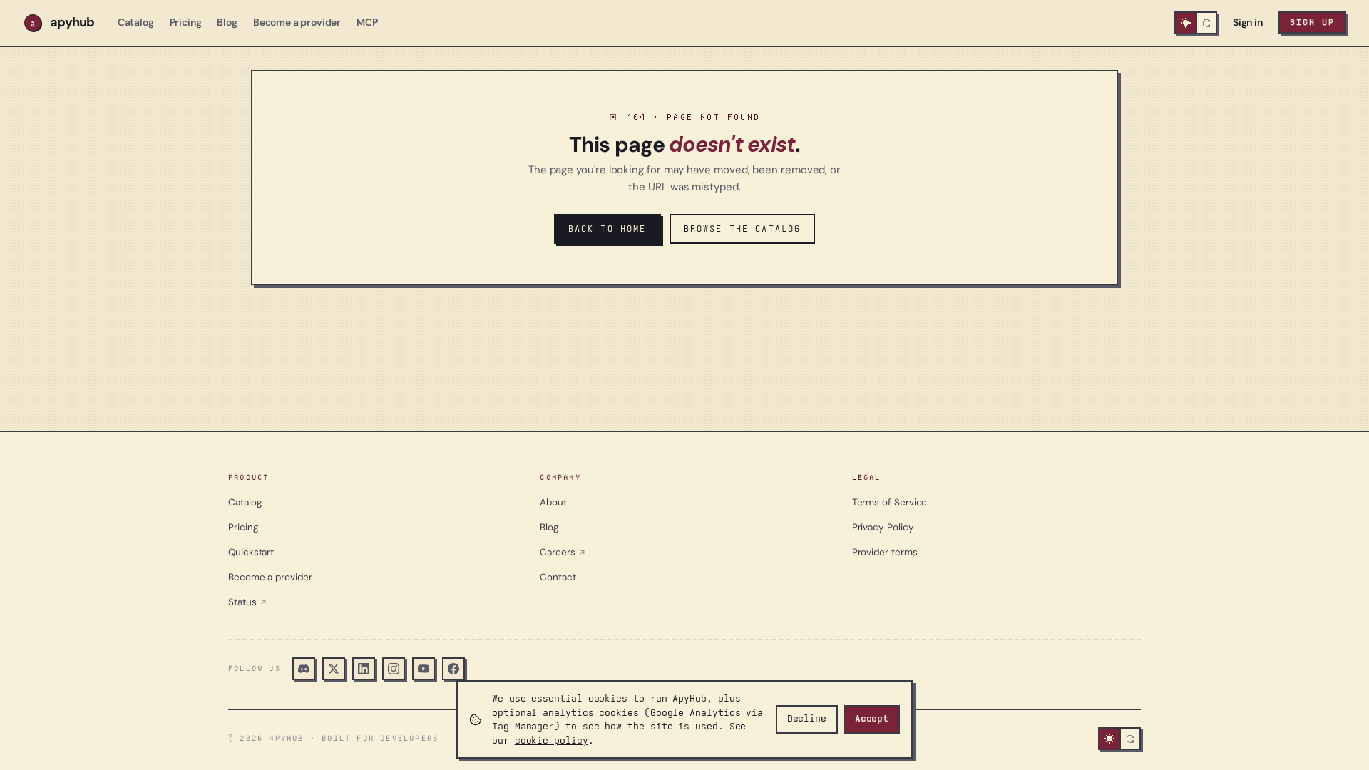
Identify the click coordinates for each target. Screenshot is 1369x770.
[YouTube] (423, 668)
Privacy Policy (883, 527)
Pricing (186, 22)
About (553, 502)
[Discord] (303, 668)
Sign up (1312, 22)
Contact (557, 577)
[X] (333, 668)
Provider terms (885, 552)
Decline (806, 718)
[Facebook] (453, 668)
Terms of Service (890, 502)
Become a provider (297, 22)
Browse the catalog (742, 228)
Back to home (607, 228)
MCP (367, 22)
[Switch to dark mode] (1195, 22)
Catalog (136, 22)
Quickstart (251, 552)
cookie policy (551, 740)
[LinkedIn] (363, 668)
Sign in (1248, 22)
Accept (871, 718)
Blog (227, 22)
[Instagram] (393, 668)
